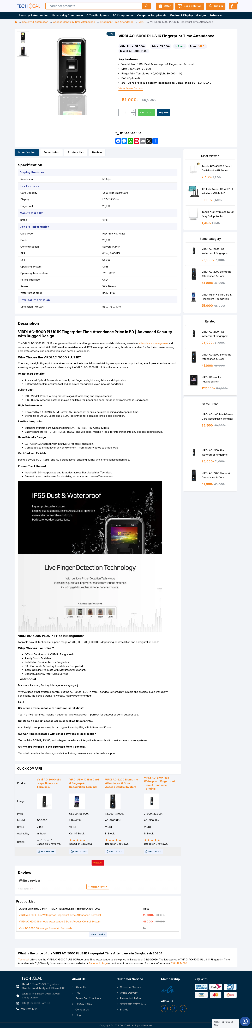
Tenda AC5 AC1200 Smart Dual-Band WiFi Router (217, 168)
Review (97, 152)
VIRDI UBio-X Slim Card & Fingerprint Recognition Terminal (217, 297)
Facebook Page (98, 963)
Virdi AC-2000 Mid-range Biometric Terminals (45, 928)
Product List (76, 152)
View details (98, 934)
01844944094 (179, 963)
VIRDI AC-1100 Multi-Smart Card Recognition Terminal (217, 416)
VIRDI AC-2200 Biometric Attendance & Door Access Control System (59, 921)
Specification (26, 152)
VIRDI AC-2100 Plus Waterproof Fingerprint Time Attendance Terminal (60, 915)
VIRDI (142, 22)
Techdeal (23, 959)
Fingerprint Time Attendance (117, 22)
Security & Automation (35, 22)
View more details (130, 88)
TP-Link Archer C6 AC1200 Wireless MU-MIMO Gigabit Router (217, 191)
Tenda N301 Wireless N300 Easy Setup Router (218, 214)
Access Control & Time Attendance (74, 22)
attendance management (154, 343)
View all (97, 862)
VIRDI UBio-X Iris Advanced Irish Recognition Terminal (214, 380)
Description (51, 152)
